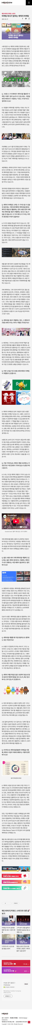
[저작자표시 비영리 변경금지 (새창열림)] (21, 903)
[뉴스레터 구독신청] (16, 963)
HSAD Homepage (23, 1017)
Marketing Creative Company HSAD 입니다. (12, 991)
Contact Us (4, 1019)
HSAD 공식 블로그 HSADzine (7, 3)
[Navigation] (29, 2)
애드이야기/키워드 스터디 (8, 14)
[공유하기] (7, 903)
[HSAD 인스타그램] (16, 970)
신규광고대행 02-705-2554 (21, 1021)
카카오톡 (26, 18)
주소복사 (29, 18)
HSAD (5, 1012)
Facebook (22, 18)
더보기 (29, 910)
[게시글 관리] (9, 903)
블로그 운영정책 (5, 1017)
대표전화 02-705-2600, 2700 (8, 1021)
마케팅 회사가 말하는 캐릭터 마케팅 (15, 15)
